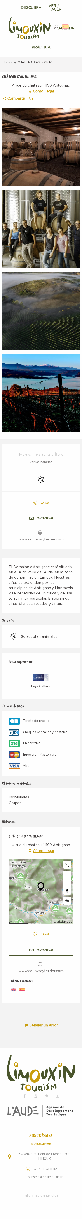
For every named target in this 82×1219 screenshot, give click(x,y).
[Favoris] (48, 27)
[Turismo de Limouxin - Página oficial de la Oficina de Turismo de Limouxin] (41, 1073)
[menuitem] (31, 8)
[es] (66, 26)
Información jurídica (41, 1195)
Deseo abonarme (41, 1144)
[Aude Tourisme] (41, 1111)
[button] (56, 26)
